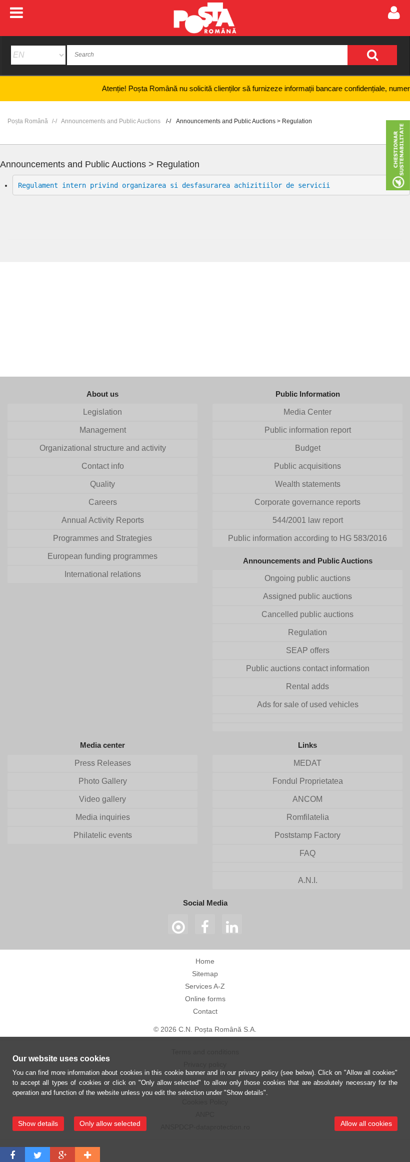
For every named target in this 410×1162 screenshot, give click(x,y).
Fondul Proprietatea (307, 781)
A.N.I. (308, 880)
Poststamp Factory (307, 835)
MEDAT (308, 763)
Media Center (308, 412)
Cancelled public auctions (308, 614)
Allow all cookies (366, 1123)
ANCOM (307, 799)
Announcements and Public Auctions (110, 121)
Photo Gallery (102, 781)
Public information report (307, 430)
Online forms (205, 999)
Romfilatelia (307, 817)
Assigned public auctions (307, 596)
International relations (102, 574)
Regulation (307, 632)
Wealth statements (307, 484)
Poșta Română (28, 121)
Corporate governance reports (307, 502)
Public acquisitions (307, 466)
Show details (38, 1123)
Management (103, 430)
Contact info (103, 466)
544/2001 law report (307, 520)
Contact (205, 1011)
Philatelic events (103, 835)
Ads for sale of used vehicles (307, 704)
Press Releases (102, 763)
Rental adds (307, 686)
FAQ (308, 853)
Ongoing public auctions (307, 578)
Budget (307, 448)
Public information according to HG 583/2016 (307, 538)
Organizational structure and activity (103, 448)
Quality (102, 484)
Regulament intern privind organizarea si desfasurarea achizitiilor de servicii (174, 185)
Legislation (102, 412)
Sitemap (205, 974)
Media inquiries (103, 817)
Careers (102, 502)
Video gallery (102, 799)
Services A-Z (205, 986)
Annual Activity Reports (103, 520)
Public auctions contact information (308, 668)
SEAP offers (308, 650)
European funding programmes (103, 556)
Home (205, 961)
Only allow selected (110, 1123)
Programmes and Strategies (102, 538)
